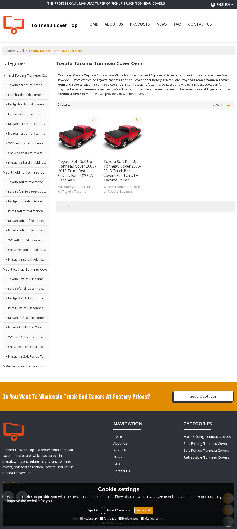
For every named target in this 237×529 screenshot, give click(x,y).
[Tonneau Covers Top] (13, 25)
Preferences (130, 518)
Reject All (93, 510)
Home (92, 24)
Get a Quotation (203, 396)
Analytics (110, 518)
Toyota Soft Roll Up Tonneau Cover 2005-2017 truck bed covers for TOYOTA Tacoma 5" (77, 170)
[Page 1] (61, 206)
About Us (114, 24)
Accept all (143, 510)
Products (140, 24)
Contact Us (200, 24)
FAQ (177, 24)
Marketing (151, 518)
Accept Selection (118, 510)
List (223, 105)
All (22, 50)
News (162, 24)
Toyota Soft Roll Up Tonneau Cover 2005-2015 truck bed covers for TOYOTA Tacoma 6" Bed (122, 170)
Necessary (90, 518)
